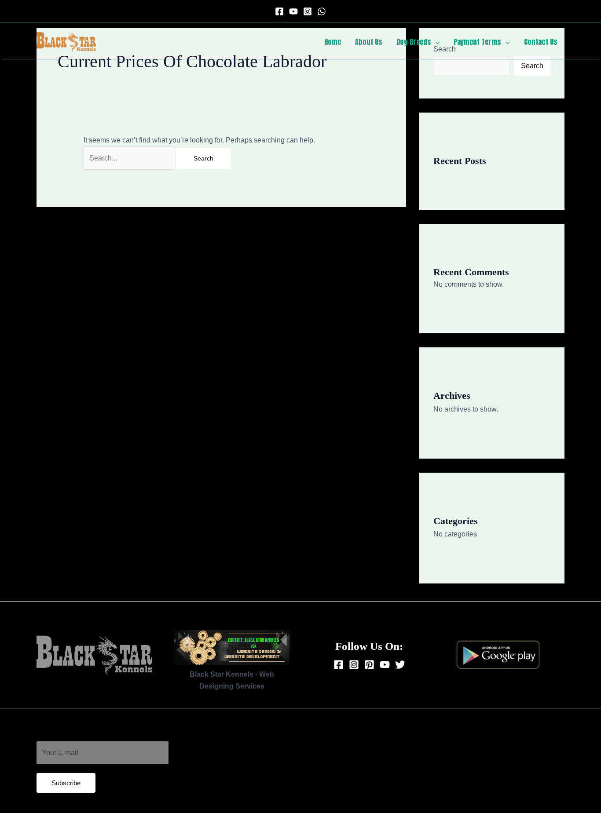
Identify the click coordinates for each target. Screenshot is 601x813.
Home (332, 41)
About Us (368, 41)
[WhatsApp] (321, 11)
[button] (435, 41)
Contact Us (540, 41)
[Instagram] (307, 11)
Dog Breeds (413, 41)
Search (532, 65)
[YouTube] (293, 11)
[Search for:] (130, 158)
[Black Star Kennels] (66, 41)
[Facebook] (279, 11)
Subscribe (66, 783)
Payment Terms (477, 41)
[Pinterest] (369, 665)
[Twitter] (400, 665)
